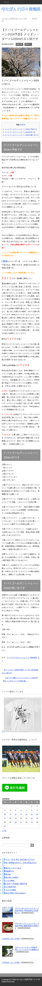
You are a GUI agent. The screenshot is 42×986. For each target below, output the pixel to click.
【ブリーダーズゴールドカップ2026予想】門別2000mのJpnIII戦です (27, 910)
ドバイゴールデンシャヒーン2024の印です (19, 132)
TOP (15, 19)
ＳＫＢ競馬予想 (10, 887)
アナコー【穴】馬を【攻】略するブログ (19, 859)
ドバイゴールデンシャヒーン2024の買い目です (21, 135)
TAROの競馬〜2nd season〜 (15, 893)
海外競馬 (33, 658)
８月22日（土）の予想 (11, 962)
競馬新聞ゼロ (9, 871)
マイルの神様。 (10, 880)
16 (37, 814)
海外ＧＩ (28, 44)
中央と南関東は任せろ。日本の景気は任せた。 (19, 864)
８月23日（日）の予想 (11, 939)
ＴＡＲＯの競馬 (10, 890)
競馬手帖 (7, 874)
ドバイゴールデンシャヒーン (18, 658)
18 (10, 818)
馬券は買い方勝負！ (11, 877)
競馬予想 (19, 44)
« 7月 (4, 831)
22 (32, 818)
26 (15, 822)
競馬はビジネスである (12, 868)
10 (5, 814)
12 (15, 814)
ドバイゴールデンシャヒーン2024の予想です (20, 129)
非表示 (22, 125)
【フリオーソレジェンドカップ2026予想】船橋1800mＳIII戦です (27, 926)
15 (32, 814)
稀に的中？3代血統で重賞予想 (15, 884)
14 (26, 814)
